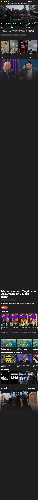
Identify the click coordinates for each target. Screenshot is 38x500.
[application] (19, 16)
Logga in (30, 1)
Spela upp (5, 307)
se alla (35, 38)
